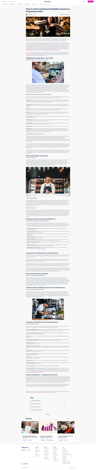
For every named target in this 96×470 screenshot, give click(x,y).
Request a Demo (55, 448)
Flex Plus (54, 451)
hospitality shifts (44, 392)
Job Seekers (4, 1)
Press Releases (37, 454)
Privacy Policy (64, 457)
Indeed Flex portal (55, 460)
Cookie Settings (64, 460)
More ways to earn (35, 4)
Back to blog (48, 414)
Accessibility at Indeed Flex (66, 461)
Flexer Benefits (46, 448)
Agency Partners (55, 454)
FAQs (49, 4)
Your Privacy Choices (65, 463)
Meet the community (43, 4)
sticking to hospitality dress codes (60, 128)
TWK (74, 467)
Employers (9, 1)
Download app (90, 1)
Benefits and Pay (27, 4)
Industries (54, 457)
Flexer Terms (64, 448)
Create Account (55, 450)
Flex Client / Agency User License (67, 454)
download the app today (31, 392)
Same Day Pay (46, 450)
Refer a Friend (46, 451)
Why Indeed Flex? (5, 4)
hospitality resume (33, 386)
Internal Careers (37, 450)
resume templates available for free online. (36, 372)
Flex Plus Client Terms (65, 451)
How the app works (12, 4)
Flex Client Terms (64, 450)
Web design (71, 467)
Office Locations (37, 451)
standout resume (43, 42)
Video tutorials (46, 457)
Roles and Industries (20, 4)
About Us (13, 1)
